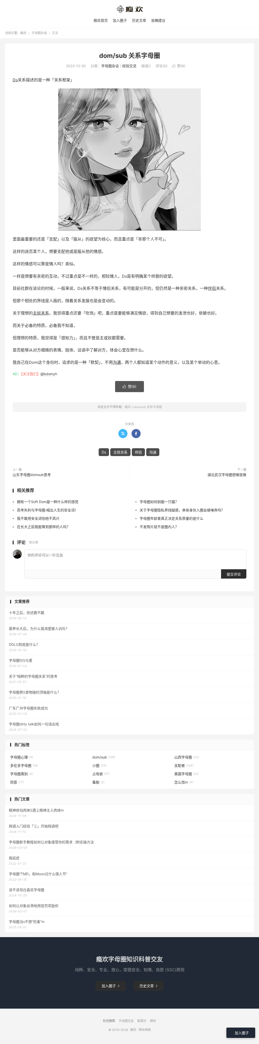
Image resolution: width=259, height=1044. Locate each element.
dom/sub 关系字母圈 (129, 55)
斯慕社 (141, 1021)
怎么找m (183, 782)
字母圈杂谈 (39, 33)
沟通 (117, 362)
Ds (15, 79)
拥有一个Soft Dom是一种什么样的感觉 (47, 502)
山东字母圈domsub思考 (32, 474)
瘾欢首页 (101, 20)
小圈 (99, 765)
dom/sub (103, 757)
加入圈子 (120, 20)
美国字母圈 (186, 774)
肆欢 (153, 1021)
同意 (17, 782)
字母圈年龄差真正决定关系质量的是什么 (171, 518)
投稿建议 (158, 20)
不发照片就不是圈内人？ (159, 527)
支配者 (183, 765)
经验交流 (129, 66)
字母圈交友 (126, 1021)
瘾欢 (23, 33)
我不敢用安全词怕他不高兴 (38, 518)
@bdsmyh (48, 374)
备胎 (98, 782)
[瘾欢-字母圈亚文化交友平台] (129, 9)
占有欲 (101, 774)
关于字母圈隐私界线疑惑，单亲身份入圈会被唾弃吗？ (182, 510)
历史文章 (139, 20)
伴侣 (212, 288)
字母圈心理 (21, 757)
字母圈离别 (21, 774)
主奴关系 (41, 313)
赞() (178, 66)
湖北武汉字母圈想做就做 (226, 474)
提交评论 (234, 574)
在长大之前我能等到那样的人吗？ (43, 527)
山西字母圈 (186, 757)
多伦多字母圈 (24, 765)
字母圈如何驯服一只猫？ (159, 502)
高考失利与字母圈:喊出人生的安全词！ (47, 510)
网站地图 (145, 1030)
